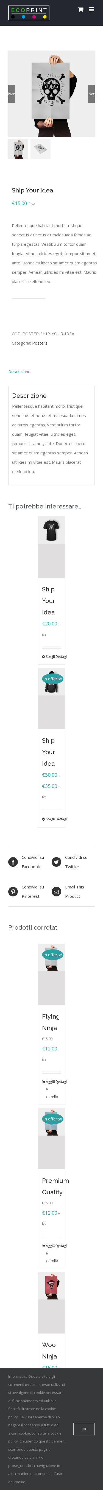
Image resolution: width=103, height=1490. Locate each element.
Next (91, 94)
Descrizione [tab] (19, 371)
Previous (11, 94)
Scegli (48, 656)
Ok (84, 1429)
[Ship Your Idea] (51, 547)
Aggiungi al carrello (40, 310)
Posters (40, 343)
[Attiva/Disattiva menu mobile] (92, 9)
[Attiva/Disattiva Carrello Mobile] (80, 9)
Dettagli (58, 656)
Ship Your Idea (48, 601)
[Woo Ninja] (51, 1303)
